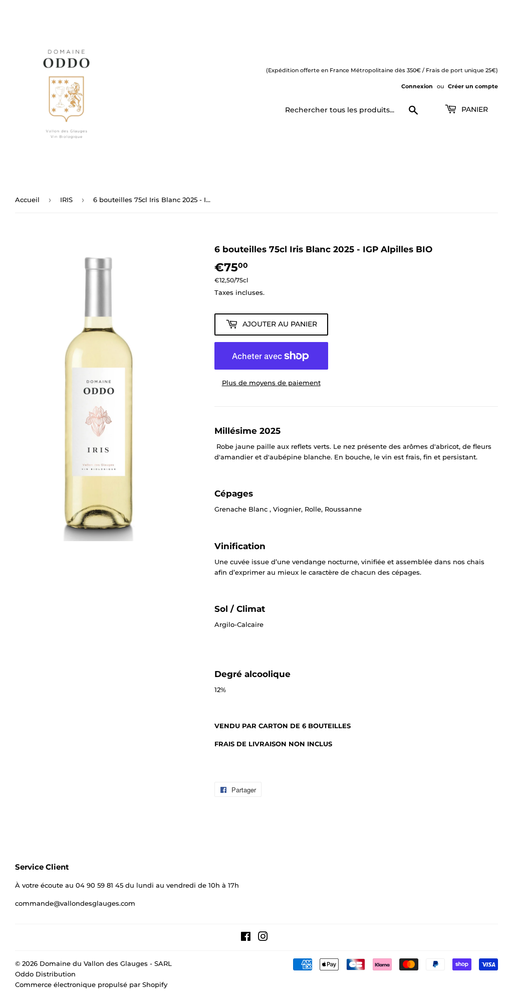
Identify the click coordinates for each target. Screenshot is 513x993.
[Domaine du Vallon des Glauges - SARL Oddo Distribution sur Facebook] (245, 938)
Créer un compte (473, 86)
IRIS (66, 200)
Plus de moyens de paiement (271, 383)
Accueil (27, 200)
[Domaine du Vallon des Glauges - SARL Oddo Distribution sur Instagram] (263, 938)
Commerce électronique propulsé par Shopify (91, 984)
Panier (473, 109)
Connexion (417, 86)
